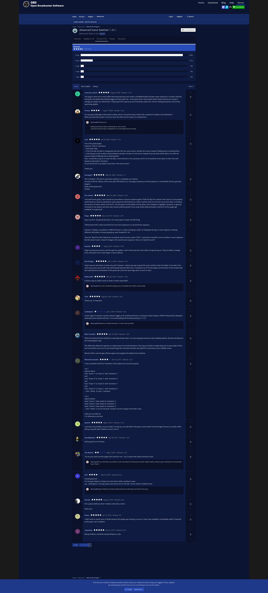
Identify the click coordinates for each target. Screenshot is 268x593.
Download (213, 2)
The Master (89, 453)
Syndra (87, 423)
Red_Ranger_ (89, 261)
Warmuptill (84, 34)
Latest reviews (79, 22)
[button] (85, 16)
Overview (77, 39)
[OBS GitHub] (230, 7)
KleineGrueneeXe (91, 359)
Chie (86, 297)
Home (201, 2)
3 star (77, 66)
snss (86, 139)
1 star (77, 77)
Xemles (87, 246)
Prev (76, 545)
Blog (223, 2)
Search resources (91, 22)
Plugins (90, 17)
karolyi (87, 500)
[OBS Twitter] (226, 7)
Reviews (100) (102, 39)
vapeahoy (88, 530)
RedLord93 (89, 277)
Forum (241, 2)
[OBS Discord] (223, 7)
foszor (87, 515)
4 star (77, 61)
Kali (86, 475)
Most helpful (85, 86)
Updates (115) (89, 39)
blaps (87, 216)
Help (231, 2)
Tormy (87, 110)
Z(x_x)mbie (89, 195)
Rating (95, 86)
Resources (100, 16)
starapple (88, 175)
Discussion (122, 39)
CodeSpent (89, 312)
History (112, 39)
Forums (81, 17)
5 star (77, 55)
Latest (76, 86)
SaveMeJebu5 (90, 438)
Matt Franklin (90, 334)
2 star (77, 71)
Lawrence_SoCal (91, 93)
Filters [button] (190, 86)
